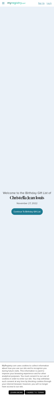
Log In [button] (49, 3)
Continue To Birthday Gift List (27, 211)
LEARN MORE (16, 392)
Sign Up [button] (41, 3)
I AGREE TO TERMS (35, 392)
